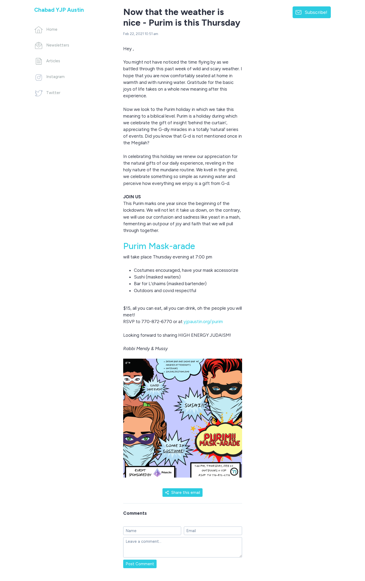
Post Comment (140, 563)
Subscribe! (316, 12)
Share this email (185, 492)
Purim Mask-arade (159, 246)
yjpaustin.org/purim (203, 321)
